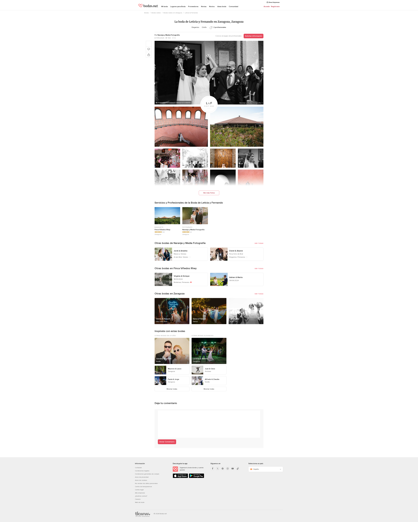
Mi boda (164, 6)
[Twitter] (218, 468)
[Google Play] (196, 477)
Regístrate (275, 6)
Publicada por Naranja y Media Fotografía (174, 103)
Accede (267, 6)
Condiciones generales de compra (147, 474)
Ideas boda (221, 6)
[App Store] (180, 477)
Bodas (146, 13)
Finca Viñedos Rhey (162, 230)
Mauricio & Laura (174, 369)
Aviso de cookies (141, 480)
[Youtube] (233, 468)
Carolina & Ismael (163, 358)
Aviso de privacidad (141, 477)
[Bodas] (148, 6)
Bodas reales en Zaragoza (172, 13)
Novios (212, 6)
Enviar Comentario (166, 442)
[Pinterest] (223, 468)
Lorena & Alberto (200, 358)
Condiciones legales (142, 471)
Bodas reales (156, 13)
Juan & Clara (210, 369)
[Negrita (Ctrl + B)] (160, 413)
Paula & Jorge (173, 379)
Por (167, 35)
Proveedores (193, 6)
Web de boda (139, 502)
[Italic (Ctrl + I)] (164, 413)
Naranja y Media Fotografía (193, 230)
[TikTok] (238, 468)
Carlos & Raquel (163, 319)
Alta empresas (140, 493)
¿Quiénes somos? (141, 496)
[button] (209, 72)
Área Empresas (274, 2)
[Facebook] (213, 468)
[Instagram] (228, 468)
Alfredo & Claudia (212, 379)
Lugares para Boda (177, 6)
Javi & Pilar (234, 319)
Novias (203, 6)
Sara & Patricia (199, 319)
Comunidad (233, 6)
